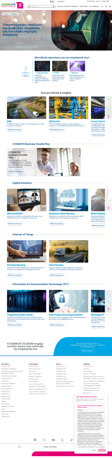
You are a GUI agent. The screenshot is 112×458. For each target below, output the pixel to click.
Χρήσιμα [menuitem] (86, 364)
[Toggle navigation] (109, 6)
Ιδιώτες (52, 1)
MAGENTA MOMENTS (8, 411)
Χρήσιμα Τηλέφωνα (35, 376)
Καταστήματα (91, 1)
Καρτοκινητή (5, 391)
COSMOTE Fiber (61, 374)
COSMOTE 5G (60, 371)
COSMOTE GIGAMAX (8, 383)
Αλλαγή (25, 76)
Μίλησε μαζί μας (87, 351)
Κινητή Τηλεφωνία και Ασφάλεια (94, 381)
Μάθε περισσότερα (16, 171)
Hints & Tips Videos (35, 374)
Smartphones (5, 399)
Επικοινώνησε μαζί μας (36, 384)
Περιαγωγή (32, 371)
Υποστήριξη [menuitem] (33, 364)
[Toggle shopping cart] (107, 6)
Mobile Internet (6, 386)
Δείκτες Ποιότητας (89, 374)
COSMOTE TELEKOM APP (37, 386)
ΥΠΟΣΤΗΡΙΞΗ (83, 6)
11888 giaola (5, 416)
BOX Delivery (5, 404)
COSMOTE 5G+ (61, 369)
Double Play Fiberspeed (9, 376)
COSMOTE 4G (60, 376)
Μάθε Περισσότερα (14, 129)
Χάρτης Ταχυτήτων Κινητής (65, 386)
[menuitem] (35, 439)
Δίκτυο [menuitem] (58, 364)
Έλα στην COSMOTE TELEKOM (67, 6)
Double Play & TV (6, 378)
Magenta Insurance (7, 406)
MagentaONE (5, 396)
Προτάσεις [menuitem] (5, 364)
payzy (3, 409)
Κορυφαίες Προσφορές (9, 369)
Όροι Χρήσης (87, 371)
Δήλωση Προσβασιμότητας (38, 389)
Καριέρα (86, 369)
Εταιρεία (103, 1)
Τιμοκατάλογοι (33, 381)
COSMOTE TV (5, 394)
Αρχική (6, 14)
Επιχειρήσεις (61, 1)
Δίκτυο (98, 1)
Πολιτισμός (5, 414)
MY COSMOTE (94, 6)
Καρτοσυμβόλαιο (7, 388)
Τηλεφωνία (5, 381)
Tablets (3, 401)
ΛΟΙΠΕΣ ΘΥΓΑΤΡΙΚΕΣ (50, 447)
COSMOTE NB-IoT (62, 379)
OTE (19, 447)
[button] (102, 6)
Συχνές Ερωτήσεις (35, 369)
